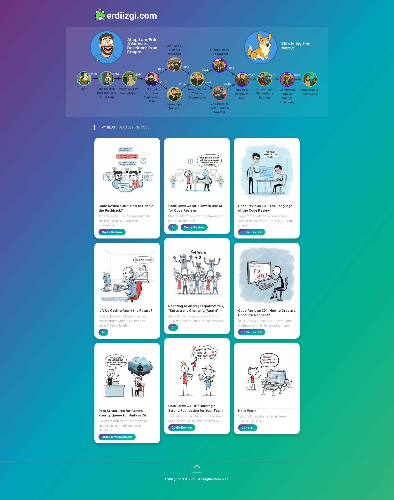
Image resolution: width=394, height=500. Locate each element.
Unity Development (117, 437)
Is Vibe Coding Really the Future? (125, 310)
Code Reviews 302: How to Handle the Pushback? (125, 208)
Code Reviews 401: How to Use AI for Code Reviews (195, 208)
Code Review (112, 232)
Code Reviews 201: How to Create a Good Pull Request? (267, 312)
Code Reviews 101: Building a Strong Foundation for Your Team (195, 408)
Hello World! (248, 411)
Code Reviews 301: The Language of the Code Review (265, 208)
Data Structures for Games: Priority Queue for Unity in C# (122, 413)
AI (173, 227)
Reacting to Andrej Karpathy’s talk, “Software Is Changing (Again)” (196, 308)
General (247, 427)
